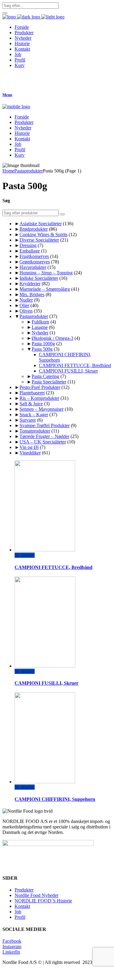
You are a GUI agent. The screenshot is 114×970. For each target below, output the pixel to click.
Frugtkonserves (34, 256)
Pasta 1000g (43, 343)
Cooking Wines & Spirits (43, 234)
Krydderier (29, 283)
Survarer (27, 420)
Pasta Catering (45, 376)
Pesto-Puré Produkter (39, 387)
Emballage (29, 250)
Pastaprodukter (28, 170)
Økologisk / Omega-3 (52, 338)
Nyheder (40, 332)
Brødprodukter (33, 229)
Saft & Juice (31, 403)
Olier (24, 305)
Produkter (24, 889)
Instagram (11, 946)
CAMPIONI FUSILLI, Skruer (68, 370)
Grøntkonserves (34, 261)
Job (18, 911)
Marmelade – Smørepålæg (44, 289)
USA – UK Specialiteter (42, 441)
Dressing (27, 245)
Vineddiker (30, 452)
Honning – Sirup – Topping (46, 272)
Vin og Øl (29, 447)
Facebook (11, 941)
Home (8, 170)
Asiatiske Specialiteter (40, 223)
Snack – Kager (33, 414)
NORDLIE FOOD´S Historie (43, 900)
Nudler (26, 300)
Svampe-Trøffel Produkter (44, 425)
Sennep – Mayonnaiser (41, 409)
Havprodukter (32, 267)
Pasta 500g (42, 349)
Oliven (26, 310)
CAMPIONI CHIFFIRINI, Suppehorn (55, 799)
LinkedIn (11, 952)
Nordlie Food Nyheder (36, 895)
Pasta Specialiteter (49, 381)
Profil (20, 917)
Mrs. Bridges (31, 294)
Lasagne (40, 327)
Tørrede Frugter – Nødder (44, 436)
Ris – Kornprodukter (39, 398)
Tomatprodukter (34, 430)
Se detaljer (25, 555)
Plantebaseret (32, 392)
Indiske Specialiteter (38, 278)
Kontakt (22, 906)
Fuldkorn (40, 321)
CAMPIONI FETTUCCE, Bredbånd (75, 365)
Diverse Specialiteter (39, 239)
